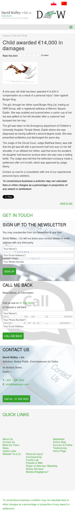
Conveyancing (34, 456)
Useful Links (9, 450)
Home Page (59, 450)
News (6, 447)
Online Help (59, 442)
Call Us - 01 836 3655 (16, 399)
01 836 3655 (26, 303)
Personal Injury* (34, 453)
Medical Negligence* (37, 471)
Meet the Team (11, 445)
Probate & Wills (34, 462)
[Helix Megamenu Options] (70, 27)
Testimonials (60, 447)
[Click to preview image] (37, 73)
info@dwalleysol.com (17, 384)
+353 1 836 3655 (14, 380)
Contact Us (9, 442)
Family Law (32, 459)
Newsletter (59, 439)
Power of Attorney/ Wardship (41, 465)
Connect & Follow (62, 445)
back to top (66, 203)
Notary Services (34, 468)
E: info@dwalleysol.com (35, 6)
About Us (8, 439)
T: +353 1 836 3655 (12, 6)
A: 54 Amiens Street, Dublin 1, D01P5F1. (25, 2)
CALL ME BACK (13, 336)
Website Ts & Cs (12, 453)
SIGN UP (9, 271)
